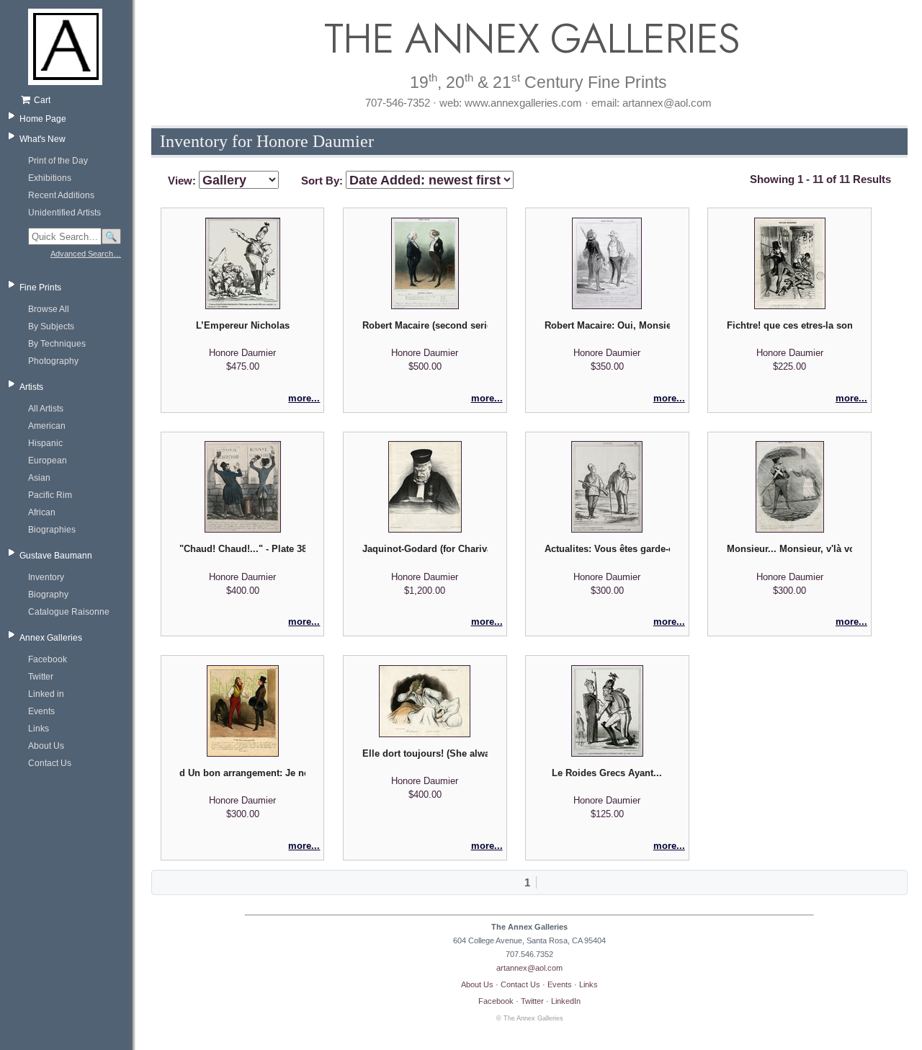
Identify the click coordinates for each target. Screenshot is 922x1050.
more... (304, 398)
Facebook (47, 659)
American (47, 426)
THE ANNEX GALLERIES (529, 38)
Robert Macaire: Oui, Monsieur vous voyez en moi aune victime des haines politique (607, 325)
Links (38, 729)
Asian (39, 478)
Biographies (52, 530)
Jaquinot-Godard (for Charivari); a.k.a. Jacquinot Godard (425, 548)
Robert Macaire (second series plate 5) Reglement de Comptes (425, 325)
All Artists (45, 409)
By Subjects (51, 326)
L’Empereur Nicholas (243, 325)
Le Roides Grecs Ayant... (607, 773)
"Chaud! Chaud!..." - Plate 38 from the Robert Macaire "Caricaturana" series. (242, 548)
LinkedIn (566, 1001)
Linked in (46, 694)
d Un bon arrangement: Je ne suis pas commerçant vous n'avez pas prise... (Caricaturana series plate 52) (242, 773)
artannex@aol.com (529, 968)
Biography (48, 594)
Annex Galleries (50, 638)
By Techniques (57, 344)
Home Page (42, 119)
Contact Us (49, 763)
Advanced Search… (85, 253)
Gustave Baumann (55, 556)
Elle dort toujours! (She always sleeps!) (425, 753)
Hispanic (45, 443)
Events (41, 711)
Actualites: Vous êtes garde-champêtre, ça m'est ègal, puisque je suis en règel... (607, 548)
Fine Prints (40, 287)
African (41, 512)
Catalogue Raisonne (68, 612)
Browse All (48, 309)
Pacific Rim (50, 495)
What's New (42, 139)
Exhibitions (49, 178)
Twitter (40, 677)
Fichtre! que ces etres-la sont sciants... (789, 325)
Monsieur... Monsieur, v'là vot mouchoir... (789, 548)
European (47, 460)
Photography (53, 361)
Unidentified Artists (64, 213)
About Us (46, 746)
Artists (31, 387)
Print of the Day (58, 161)
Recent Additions (61, 195)
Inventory (46, 577)
